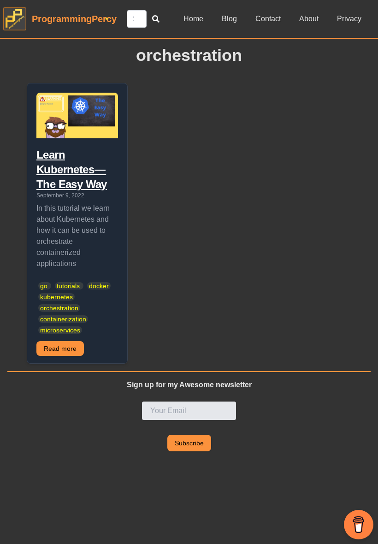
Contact (268, 19)
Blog (229, 19)
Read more (60, 348)
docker (99, 286)
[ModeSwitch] (106, 18)
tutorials (68, 286)
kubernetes (56, 297)
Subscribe (189, 443)
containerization (63, 319)
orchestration (59, 308)
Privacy (349, 19)
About (309, 19)
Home (193, 19)
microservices (60, 330)
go (43, 286)
